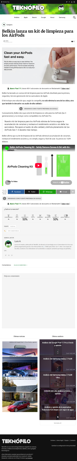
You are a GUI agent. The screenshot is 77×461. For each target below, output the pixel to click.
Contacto (72, 440)
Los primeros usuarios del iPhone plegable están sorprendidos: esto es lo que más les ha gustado (23, 351)
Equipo (67, 440)
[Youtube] (71, 2)
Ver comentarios (13, 231)
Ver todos (57, 423)
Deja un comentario (20, 265)
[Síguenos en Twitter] (6, 255)
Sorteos (53, 440)
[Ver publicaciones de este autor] (8, 243)
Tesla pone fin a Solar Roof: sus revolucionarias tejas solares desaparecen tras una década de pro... (23, 379)
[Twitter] (66, 2)
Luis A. (7, 41)
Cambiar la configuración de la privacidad (63, 445)
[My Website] (12, 255)
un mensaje (29, 458)
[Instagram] (74, 2)
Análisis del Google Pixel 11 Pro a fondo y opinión (23, 342)
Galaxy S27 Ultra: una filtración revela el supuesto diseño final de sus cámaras (20, 357)
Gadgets (9, 25)
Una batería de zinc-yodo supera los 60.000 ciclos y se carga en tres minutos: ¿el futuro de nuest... (23, 372)
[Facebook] (69, 2)
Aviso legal (60, 440)
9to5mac (12, 226)
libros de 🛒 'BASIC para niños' (46, 246)
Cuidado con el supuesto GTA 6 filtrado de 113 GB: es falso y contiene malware (22, 364)
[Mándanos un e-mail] (9, 255)
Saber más (65, 88)
